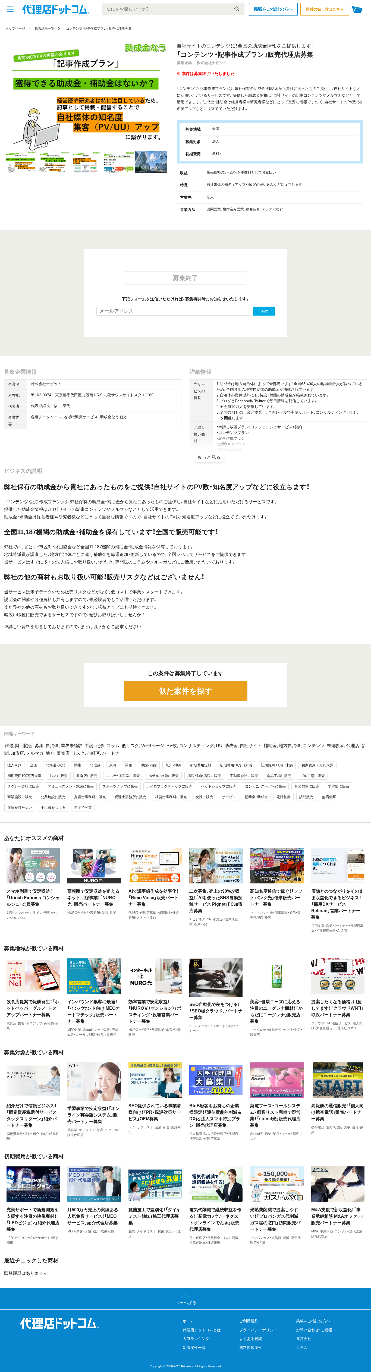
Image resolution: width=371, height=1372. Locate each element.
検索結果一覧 (44, 28)
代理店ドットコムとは (202, 1330)
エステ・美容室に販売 (123, 776)
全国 (33, 765)
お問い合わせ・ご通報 (314, 1330)
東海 (112, 765)
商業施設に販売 (19, 797)
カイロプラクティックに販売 (169, 786)
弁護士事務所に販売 (90, 797)
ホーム (188, 1321)
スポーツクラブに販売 (120, 786)
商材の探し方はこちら (325, 9)
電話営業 (283, 797)
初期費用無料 (200, 765)
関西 (128, 765)
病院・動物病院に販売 (204, 776)
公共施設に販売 (53, 797)
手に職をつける (53, 807)
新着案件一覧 (194, 1347)
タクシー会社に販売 (23, 786)
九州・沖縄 (173, 765)
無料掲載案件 (250, 1347)
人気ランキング (196, 1338)
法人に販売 (59, 776)
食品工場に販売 (279, 776)
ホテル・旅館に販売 (164, 776)
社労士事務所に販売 (171, 797)
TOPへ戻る (186, 1302)
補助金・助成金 (256, 797)
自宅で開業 (83, 807)
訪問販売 (306, 797)
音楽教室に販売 (306, 786)
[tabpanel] (86, 96)
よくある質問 (250, 1338)
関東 (77, 765)
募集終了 (185, 277)
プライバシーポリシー (258, 1330)
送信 (264, 311)
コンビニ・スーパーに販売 (265, 786)
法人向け (14, 765)
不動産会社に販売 (244, 776)
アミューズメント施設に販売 (71, 786)
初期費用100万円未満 (24, 776)
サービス (229, 797)
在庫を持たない (19, 807)
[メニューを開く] (10, 9)
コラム (301, 1347)
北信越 (95, 765)
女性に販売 (204, 797)
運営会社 (303, 1338)
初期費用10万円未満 (236, 765)
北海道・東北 (55, 765)
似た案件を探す (186, 691)
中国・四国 (149, 765)
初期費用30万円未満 (277, 765)
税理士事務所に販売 (130, 797)
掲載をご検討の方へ (273, 9)
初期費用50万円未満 (317, 765)
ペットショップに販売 (218, 786)
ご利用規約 (248, 1321)
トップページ (15, 28)
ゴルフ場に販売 (312, 776)
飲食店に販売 (87, 776)
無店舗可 (329, 797)
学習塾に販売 (338, 786)
